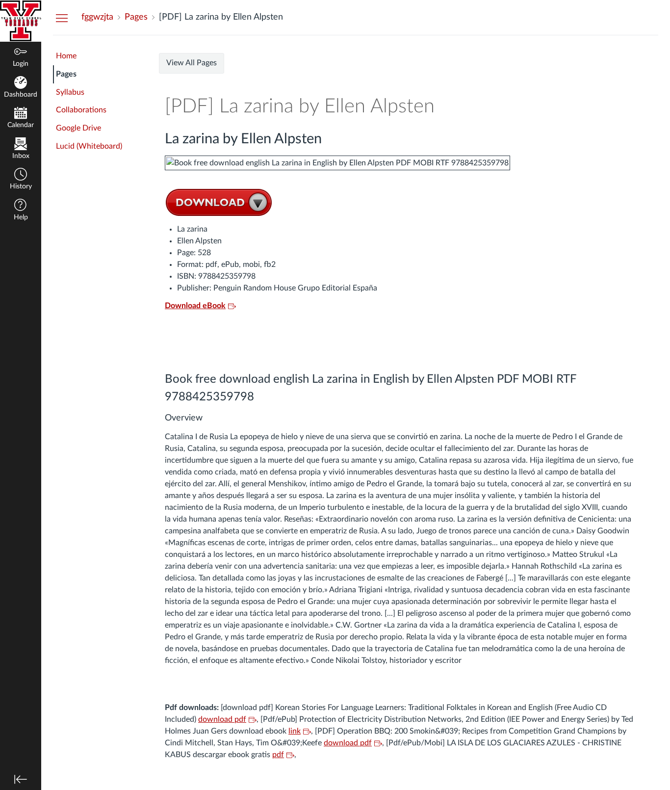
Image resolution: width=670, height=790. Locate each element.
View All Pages (191, 63)
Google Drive (78, 128)
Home (66, 56)
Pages (66, 74)
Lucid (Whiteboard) (89, 146)
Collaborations (81, 110)
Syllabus (70, 92)
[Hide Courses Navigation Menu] (62, 17)
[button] (20, 179)
